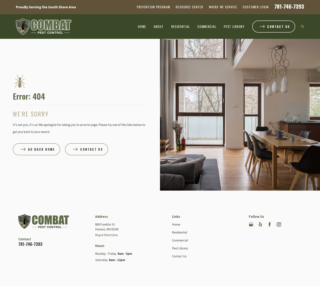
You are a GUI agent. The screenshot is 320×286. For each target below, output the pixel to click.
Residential (179, 232)
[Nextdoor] (288, 224)
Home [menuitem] (142, 26)
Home (176, 224)
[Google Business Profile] (251, 224)
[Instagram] (279, 224)
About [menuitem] (159, 26)
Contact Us (179, 256)
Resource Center (189, 7)
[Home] (43, 26)
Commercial (180, 240)
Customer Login (256, 7)
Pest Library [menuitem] (234, 26)
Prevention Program (153, 7)
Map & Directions (106, 235)
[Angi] (297, 224)
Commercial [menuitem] (206, 26)
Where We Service (223, 7)
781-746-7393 (289, 6)
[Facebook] (269, 224)
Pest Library (180, 248)
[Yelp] (260, 224)
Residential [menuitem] (180, 26)
